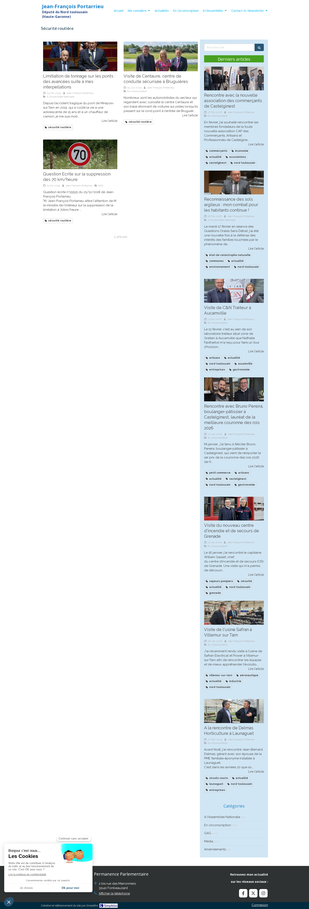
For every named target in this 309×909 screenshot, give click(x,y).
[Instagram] (263, 893)
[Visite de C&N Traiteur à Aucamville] (234, 291)
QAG (207, 833)
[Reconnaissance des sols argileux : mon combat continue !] (234, 183)
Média (208, 841)
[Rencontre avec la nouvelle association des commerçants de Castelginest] (234, 79)
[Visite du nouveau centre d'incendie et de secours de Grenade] (234, 509)
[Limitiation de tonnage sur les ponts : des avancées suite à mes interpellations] (80, 56)
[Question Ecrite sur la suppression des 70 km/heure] (80, 154)
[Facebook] (243, 893)
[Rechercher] (259, 47)
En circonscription (217, 825)
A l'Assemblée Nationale (222, 817)
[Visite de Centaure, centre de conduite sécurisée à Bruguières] (161, 56)
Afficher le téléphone (114, 893)
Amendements (215, 849)
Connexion (260, 905)
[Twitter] (253, 893)
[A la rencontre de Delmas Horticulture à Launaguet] (234, 711)
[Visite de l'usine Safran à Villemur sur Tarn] (234, 613)
